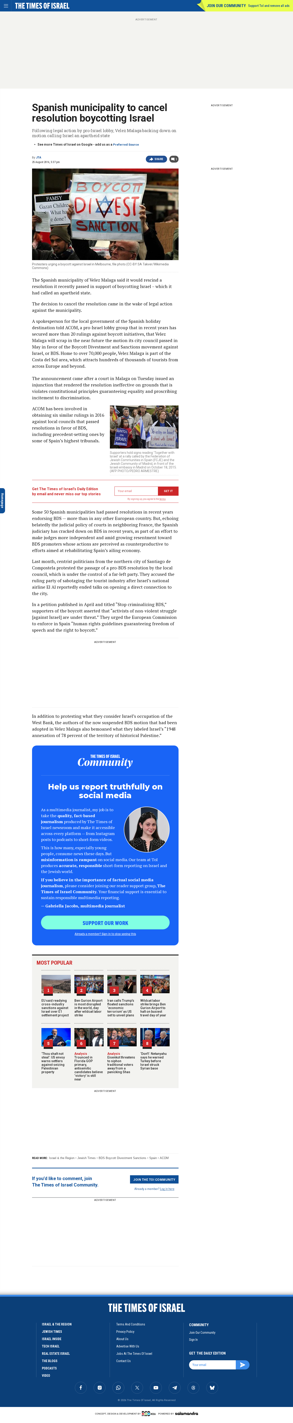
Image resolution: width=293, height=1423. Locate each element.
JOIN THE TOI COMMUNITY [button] (154, 1179)
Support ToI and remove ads (269, 6)
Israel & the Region (61, 1158)
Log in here (167, 1189)
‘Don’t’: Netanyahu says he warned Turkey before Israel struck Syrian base (153, 1061)
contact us (123, 1361)
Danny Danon (12, 1306)
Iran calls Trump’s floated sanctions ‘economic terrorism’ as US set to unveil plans (120, 1008)
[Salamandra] (186, 1413)
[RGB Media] (149, 1413)
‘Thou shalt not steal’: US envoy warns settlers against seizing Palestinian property (53, 1063)
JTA (38, 157)
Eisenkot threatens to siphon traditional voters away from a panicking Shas (121, 1063)
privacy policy (125, 1331)
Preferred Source (126, 144)
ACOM (164, 1158)
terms (163, 499)
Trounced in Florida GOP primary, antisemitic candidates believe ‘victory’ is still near (88, 1066)
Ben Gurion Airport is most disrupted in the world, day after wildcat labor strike (88, 1008)
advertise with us (127, 1346)
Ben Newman (11, 1368)
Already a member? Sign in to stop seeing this (105, 934)
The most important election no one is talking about (32, 1314)
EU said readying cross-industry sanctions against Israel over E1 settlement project (55, 1008)
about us (122, 1339)
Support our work (105, 922)
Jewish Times (86, 1158)
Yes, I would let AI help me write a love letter (34, 1376)
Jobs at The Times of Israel (134, 1353)
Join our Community (226, 5)
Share (159, 159)
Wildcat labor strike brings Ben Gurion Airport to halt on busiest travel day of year (153, 1008)
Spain (153, 1158)
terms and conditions (130, 1324)
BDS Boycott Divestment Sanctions (122, 1158)
